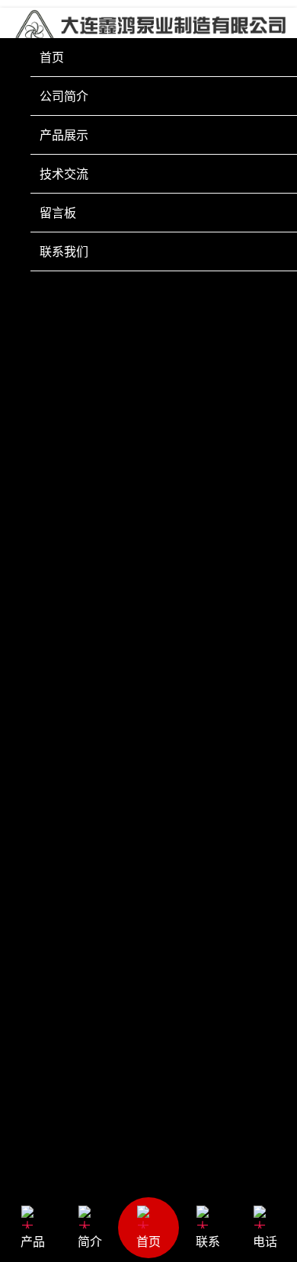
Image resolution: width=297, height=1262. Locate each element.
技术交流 (64, 173)
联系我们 (64, 251)
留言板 (58, 212)
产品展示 (64, 135)
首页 (52, 57)
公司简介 (64, 96)
